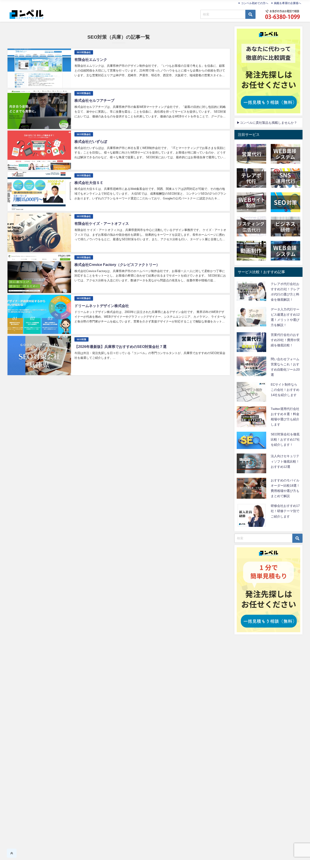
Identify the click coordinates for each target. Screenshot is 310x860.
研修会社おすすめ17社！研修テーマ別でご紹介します (285, 511)
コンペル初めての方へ (254, 3)
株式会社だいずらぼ (90, 141)
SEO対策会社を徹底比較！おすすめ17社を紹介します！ (285, 439)
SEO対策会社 (84, 52)
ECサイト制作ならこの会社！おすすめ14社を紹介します (285, 390)
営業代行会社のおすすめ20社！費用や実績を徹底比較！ (285, 340)
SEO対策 (81, 339)
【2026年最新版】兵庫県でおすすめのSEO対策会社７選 (120, 346)
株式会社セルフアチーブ (94, 100)
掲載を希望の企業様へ (287, 3)
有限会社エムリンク (90, 59)
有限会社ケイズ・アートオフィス (101, 223)
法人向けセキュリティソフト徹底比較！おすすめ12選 (285, 461)
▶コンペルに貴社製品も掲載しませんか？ (267, 122)
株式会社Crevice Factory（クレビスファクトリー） (117, 264)
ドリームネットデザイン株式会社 (101, 305)
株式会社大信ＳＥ (88, 182)
